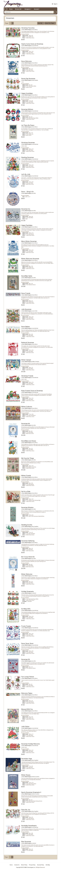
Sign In (55, 4)
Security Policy (40, 864)
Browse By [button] (18, 9)
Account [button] (36, 9)
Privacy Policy (32, 864)
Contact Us (16, 864)
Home (11, 9)
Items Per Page (49, 23)
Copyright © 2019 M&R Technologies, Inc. (25, 867)
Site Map (48, 864)
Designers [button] (27, 9)
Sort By (40, 23)
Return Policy (24, 864)
